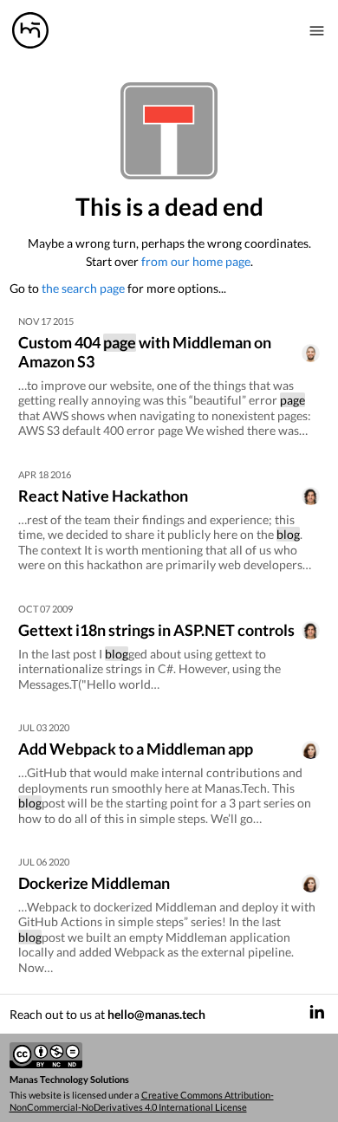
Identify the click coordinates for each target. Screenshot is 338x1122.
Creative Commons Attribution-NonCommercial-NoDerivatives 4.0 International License (142, 1100)
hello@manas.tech (156, 1014)
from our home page (195, 261)
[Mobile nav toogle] (317, 30)
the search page (83, 288)
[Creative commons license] (169, 1056)
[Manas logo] (30, 30)
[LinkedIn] (317, 1013)
